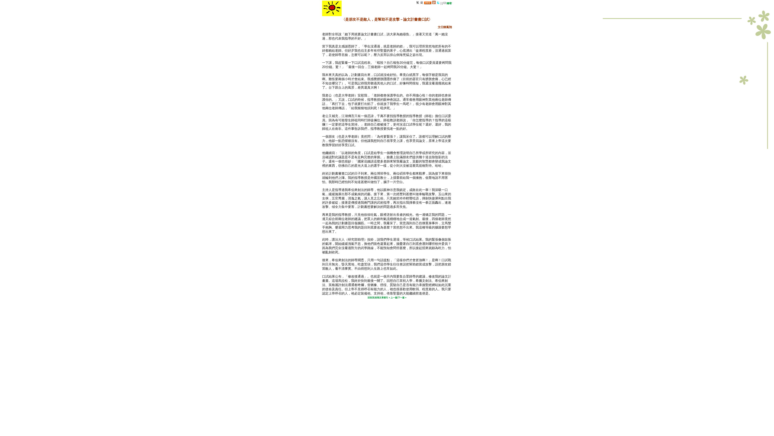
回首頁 (371, 297)
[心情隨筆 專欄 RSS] (427, 3)
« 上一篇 (393, 297)
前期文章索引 (381, 297)
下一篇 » (402, 297)
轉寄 (449, 3)
